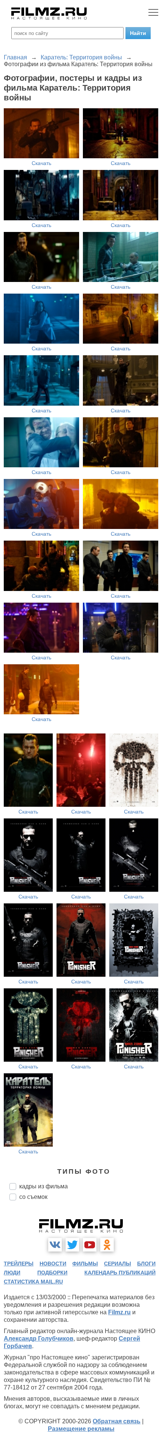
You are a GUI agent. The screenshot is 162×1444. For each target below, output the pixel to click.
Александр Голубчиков (38, 1338)
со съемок (33, 1197)
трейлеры (19, 1264)
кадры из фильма (43, 1186)
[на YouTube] (89, 1245)
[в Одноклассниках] (107, 1245)
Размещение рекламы (81, 1429)
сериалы (117, 1264)
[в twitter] (72, 1245)
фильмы (85, 1264)
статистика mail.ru (33, 1282)
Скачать (41, 163)
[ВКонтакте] (55, 1245)
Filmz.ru (119, 1312)
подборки (52, 1273)
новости (53, 1264)
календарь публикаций (120, 1273)
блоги (146, 1264)
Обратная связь (117, 1421)
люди (12, 1273)
